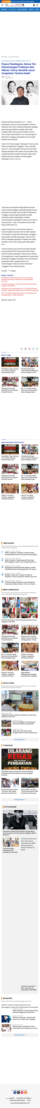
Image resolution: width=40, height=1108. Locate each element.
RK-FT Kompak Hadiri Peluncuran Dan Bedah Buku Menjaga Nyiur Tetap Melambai (19, 294)
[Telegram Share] (33, 348)
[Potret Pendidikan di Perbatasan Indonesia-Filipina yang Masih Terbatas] (6, 723)
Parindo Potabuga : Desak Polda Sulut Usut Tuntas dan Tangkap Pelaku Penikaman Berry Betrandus (25, 1018)
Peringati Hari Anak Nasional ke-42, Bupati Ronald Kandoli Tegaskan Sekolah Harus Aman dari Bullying (19, 289)
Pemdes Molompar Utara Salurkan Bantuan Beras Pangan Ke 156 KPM (19, 285)
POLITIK (28, 61)
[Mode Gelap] (34, 5)
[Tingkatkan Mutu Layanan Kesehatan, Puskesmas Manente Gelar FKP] (20, 700)
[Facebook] (14, 1092)
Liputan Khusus (6, 61)
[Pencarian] (37, 5)
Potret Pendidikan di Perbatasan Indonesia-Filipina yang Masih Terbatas (24, 723)
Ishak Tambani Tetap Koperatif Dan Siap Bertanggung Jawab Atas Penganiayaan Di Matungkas (20, 561)
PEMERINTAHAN (20, 61)
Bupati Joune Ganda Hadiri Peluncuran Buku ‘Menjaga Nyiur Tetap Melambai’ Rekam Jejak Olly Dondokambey (29, 638)
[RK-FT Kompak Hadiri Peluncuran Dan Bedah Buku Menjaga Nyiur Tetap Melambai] (30, 382)
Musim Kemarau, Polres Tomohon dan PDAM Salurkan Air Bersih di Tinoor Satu (9, 791)
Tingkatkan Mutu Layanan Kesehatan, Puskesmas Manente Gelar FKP (18, 716)
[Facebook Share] (21, 348)
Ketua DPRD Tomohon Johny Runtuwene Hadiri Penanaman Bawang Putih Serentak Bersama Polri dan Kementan (29, 791)
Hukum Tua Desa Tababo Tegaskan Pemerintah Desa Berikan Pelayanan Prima (8, 497)
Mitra (13, 61)
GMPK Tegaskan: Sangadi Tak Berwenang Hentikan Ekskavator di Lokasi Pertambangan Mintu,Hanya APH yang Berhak (21, 553)
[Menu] (2, 5)
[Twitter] (18, 1092)
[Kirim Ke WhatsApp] (37, 348)
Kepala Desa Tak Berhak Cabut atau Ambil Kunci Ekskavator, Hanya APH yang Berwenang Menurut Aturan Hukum (25, 1027)
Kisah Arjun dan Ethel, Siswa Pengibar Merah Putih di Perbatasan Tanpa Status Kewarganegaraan (25, 732)
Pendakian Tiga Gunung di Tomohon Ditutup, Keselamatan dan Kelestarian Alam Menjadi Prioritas (17, 279)
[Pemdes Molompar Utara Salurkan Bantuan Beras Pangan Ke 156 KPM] (30, 362)
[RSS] (25, 1092)
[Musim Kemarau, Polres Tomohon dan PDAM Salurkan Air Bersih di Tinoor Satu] (10, 783)
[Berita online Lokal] (14, 5)
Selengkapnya (19, 739)
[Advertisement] (20, 33)
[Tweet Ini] (25, 348)
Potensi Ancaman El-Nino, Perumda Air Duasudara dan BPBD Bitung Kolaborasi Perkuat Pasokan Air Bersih (28, 988)
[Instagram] (22, 1092)
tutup (7, 1098)
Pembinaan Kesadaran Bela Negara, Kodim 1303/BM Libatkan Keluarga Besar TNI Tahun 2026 (20, 568)
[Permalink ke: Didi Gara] (3, 77)
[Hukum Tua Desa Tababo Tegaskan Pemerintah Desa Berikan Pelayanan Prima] (10, 488)
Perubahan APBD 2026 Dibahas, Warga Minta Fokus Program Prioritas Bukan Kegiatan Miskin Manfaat (19, 833)
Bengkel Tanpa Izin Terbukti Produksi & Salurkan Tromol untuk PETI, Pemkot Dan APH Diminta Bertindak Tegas (20, 576)
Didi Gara (8, 76)
